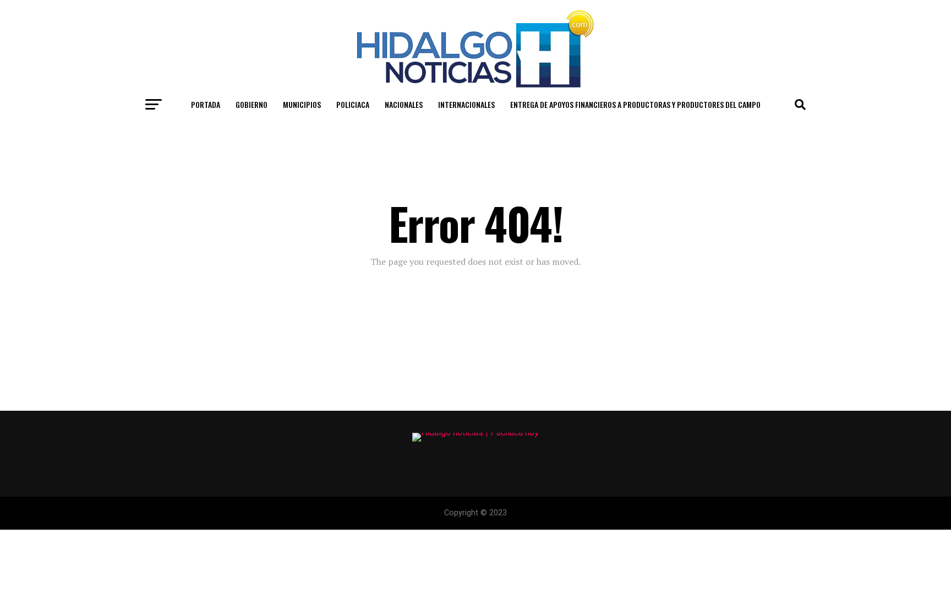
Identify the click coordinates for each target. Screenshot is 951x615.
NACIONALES (404, 104)
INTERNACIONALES (466, 104)
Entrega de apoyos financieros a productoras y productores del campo (635, 104)
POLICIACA (352, 104)
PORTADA (205, 104)
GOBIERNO (251, 104)
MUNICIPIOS (302, 104)
